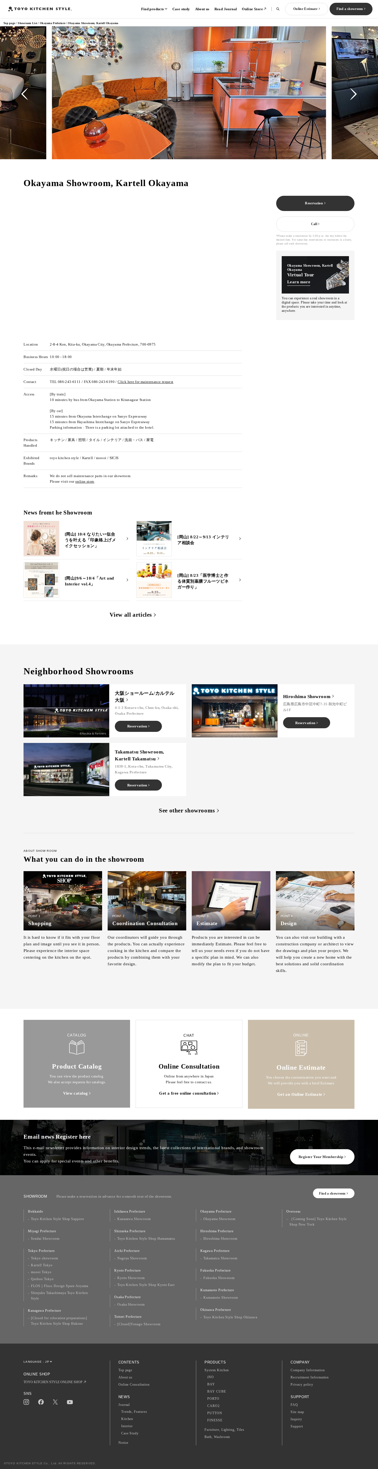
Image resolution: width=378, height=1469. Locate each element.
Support (297, 1426)
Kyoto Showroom (131, 1278)
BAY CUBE (216, 1391)
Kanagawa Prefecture (44, 1311)
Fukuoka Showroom (219, 1278)
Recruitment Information (310, 1377)
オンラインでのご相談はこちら (53, 239)
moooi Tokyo (41, 1272)
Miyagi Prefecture (42, 1231)
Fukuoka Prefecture (215, 1270)
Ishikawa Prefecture (129, 1211)
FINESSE (214, 1420)
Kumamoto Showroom (220, 1298)
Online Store (252, 9)
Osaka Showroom (131, 1304)
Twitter (55, 1402)
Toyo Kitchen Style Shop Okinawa (230, 1317)
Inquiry (296, 1419)
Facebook (41, 1402)
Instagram (26, 1402)
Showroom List (27, 23)
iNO (210, 1377)
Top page (9, 23)
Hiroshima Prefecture (217, 1231)
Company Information (308, 1370)
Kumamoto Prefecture (217, 1290)
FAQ (294, 1405)
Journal (124, 1405)
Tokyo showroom (44, 1258)
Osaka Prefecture (127, 1297)
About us (202, 9)
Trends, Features (134, 1412)
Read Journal (225, 9)
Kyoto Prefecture (127, 1270)
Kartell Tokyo (41, 1265)
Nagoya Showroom (132, 1258)
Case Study (130, 1433)
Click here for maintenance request (145, 382)
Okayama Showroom (219, 1219)
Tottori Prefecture (128, 1317)
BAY (211, 1384)
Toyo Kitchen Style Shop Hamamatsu (146, 1239)
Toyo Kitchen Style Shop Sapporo (57, 1219)
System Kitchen (216, 1370)
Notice (123, 1443)
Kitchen (127, 1419)
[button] (24, 94)
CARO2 (213, 1406)
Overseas (293, 1211)
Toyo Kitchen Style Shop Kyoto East (146, 1285)
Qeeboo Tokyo (42, 1279)
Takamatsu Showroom (220, 1258)
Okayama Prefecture (52, 23)
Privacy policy (302, 1384)
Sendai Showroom (45, 1239)
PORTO (213, 1399)
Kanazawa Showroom (134, 1219)
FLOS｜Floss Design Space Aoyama (59, 1286)
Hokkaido (35, 1211)
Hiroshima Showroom (220, 1239)
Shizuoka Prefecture (130, 1231)
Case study (181, 9)
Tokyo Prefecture (41, 1251)
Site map (297, 1412)
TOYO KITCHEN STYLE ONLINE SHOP (53, 1382)
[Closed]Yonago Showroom (138, 1324)
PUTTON (214, 1413)
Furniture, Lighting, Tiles (224, 1430)
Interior (127, 1426)
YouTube (70, 1402)
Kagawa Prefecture (215, 1251)
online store (84, 481)
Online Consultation (134, 1384)
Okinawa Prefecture (215, 1310)
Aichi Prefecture (127, 1251)
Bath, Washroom (217, 1437)
